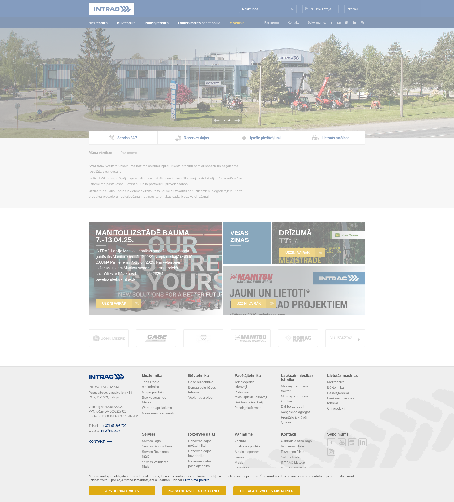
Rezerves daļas (202, 434)
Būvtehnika (198, 376)
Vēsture (240, 441)
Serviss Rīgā (151, 441)
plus (352, 442)
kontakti (97, 441)
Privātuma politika (196, 480)
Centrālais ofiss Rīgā (296, 441)
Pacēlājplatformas (248, 408)
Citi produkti (336, 408)
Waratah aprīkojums (157, 408)
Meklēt (239, 462)
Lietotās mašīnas (342, 376)
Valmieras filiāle (292, 446)
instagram (331, 452)
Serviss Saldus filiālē (157, 446)
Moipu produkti (153, 392)
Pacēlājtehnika (248, 376)
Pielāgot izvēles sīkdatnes (266, 491)
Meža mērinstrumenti (158, 413)
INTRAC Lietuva (293, 462)
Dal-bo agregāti (292, 406)
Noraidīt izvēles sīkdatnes (194, 491)
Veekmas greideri (201, 397)
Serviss (148, 434)
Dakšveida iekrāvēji (249, 402)
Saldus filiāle (290, 457)
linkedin (362, 442)
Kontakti (288, 434)
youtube (342, 442)
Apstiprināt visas (122, 491)
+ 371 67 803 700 (114, 426)
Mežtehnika (152, 376)
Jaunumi (241, 457)
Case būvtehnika (200, 382)
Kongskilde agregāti (295, 412)
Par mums (244, 434)
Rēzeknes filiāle (292, 452)
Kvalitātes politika (247, 446)
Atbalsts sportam (247, 452)
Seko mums (338, 434)
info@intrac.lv (110, 430)
